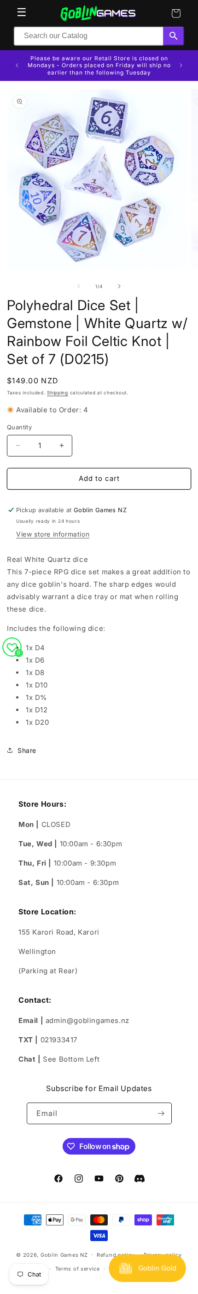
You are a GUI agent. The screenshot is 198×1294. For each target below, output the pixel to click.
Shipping (57, 392)
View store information (52, 534)
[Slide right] (119, 286)
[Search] (173, 36)
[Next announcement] (181, 65)
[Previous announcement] (17, 65)
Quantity (19, 427)
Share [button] (26, 750)
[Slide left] (79, 286)
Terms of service (77, 1268)
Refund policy (115, 1255)
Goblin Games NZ (64, 1254)
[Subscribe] (161, 1113)
